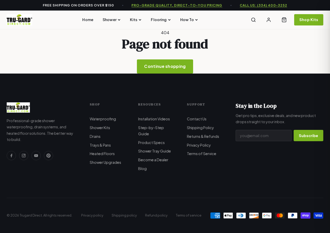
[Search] (253, 20)
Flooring (159, 19)
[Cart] (284, 20)
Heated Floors (102, 153)
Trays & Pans (100, 145)
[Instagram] (23, 155)
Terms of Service (201, 153)
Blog (142, 168)
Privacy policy (92, 215)
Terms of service (188, 215)
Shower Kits (100, 127)
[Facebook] (11, 155)
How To (187, 19)
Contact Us (197, 118)
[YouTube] (36, 155)
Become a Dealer (153, 159)
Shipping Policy (200, 127)
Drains (95, 136)
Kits (134, 19)
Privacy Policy (199, 145)
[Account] (268, 20)
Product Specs (151, 142)
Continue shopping (165, 66)
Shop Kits (308, 19)
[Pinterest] (48, 155)
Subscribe (308, 135)
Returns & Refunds (203, 136)
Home (87, 19)
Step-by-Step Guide (151, 130)
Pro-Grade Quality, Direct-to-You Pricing (176, 5)
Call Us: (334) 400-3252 (263, 5)
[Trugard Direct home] (19, 19)
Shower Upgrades (105, 162)
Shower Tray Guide (154, 151)
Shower (110, 19)
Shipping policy (124, 215)
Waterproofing (103, 118)
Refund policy (156, 215)
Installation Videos (154, 118)
